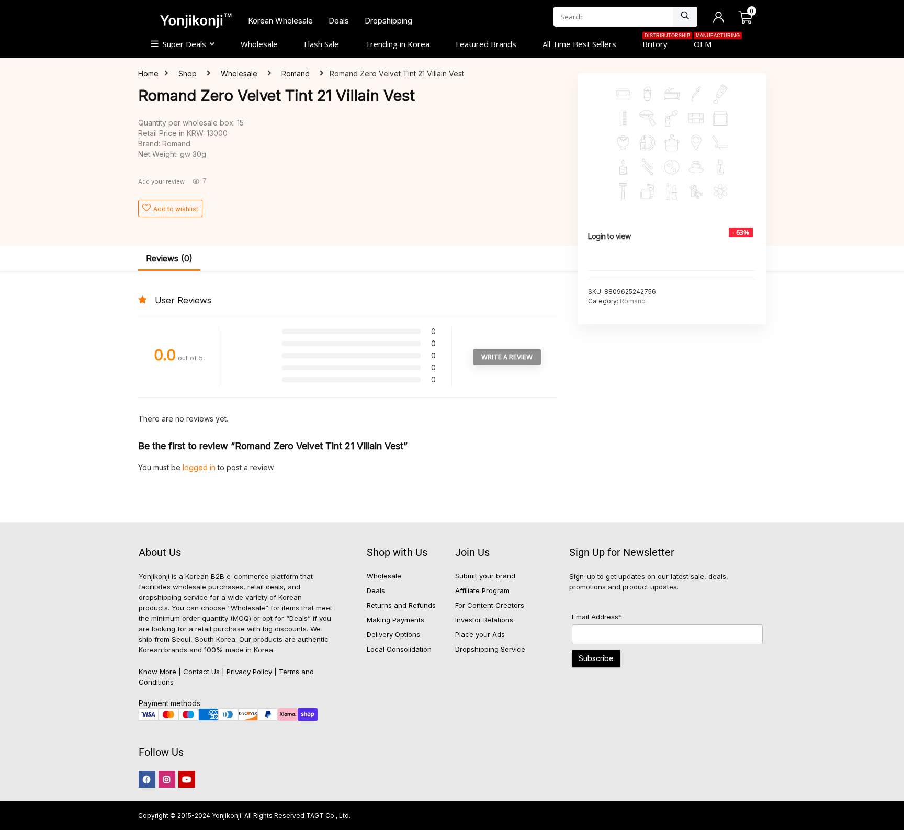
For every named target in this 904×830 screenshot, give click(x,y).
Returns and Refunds (401, 605)
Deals (339, 21)
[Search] (685, 17)
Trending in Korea (397, 44)
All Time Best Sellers (579, 44)
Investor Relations (484, 620)
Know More (157, 671)
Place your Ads (480, 634)
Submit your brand (485, 576)
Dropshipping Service (490, 649)
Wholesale (259, 44)
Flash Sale (321, 44)
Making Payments (395, 620)
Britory (661, 43)
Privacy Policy (249, 671)
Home (148, 73)
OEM (709, 43)
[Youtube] (186, 779)
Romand (295, 73)
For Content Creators (489, 605)
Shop (187, 73)
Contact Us (201, 671)
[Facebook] (147, 779)
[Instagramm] (167, 779)
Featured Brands (486, 44)
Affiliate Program (482, 590)
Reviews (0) (169, 258)
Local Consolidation (399, 649)
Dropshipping (388, 21)
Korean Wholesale (280, 21)
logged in (200, 467)
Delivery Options (393, 634)
